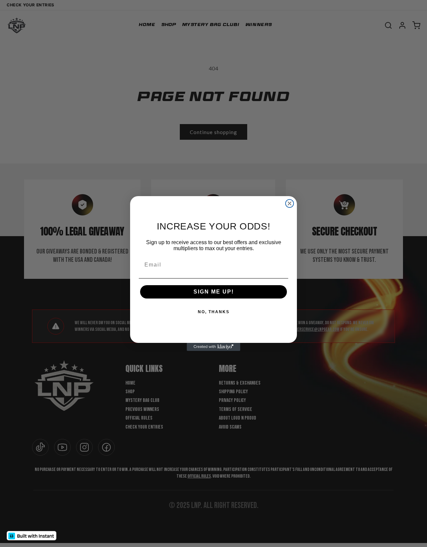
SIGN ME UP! (213, 292)
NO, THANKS (214, 312)
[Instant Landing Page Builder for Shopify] (31, 535)
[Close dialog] (290, 203)
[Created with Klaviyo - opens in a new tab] (213, 347)
